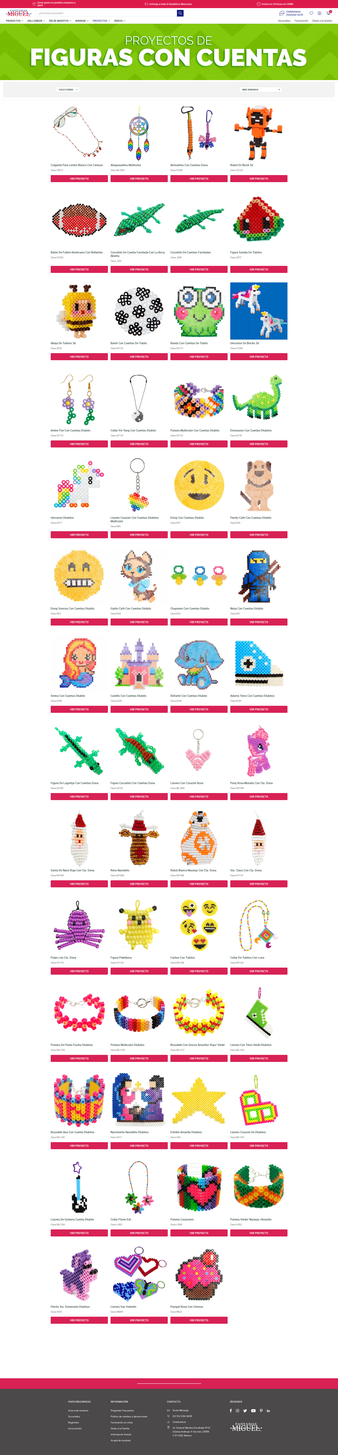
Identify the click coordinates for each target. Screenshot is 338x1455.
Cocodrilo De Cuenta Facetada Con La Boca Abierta (138, 254)
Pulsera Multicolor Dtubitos (127, 1045)
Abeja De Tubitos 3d (63, 343)
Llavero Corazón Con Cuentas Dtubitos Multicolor (135, 519)
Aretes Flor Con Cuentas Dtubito (70, 430)
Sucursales (284, 20)
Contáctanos (179, 1422)
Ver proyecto (79, 178)
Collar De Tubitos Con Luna (247, 958)
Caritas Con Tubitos (182, 958)
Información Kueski (121, 1434)
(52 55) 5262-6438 (182, 1416)
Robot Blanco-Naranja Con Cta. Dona (193, 870)
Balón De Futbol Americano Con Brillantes (77, 252)
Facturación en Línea (122, 1422)
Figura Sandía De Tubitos (246, 252)
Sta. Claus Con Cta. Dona (246, 870)
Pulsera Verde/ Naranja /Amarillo (250, 1219)
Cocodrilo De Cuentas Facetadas (190, 252)
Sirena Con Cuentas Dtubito (68, 696)
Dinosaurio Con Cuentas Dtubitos (251, 430)
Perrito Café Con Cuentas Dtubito (250, 518)
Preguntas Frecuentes (122, 1410)
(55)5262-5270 (294, 14)
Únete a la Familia (120, 1428)
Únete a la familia (322, 20)
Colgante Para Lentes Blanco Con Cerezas (77, 165)
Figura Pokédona (121, 958)
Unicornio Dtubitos (62, 518)
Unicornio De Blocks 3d (244, 343)
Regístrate (73, 1422)
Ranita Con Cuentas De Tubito (189, 343)
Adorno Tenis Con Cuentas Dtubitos (252, 696)
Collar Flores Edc (121, 1219)
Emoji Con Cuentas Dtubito (187, 518)
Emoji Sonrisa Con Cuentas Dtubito (72, 608)
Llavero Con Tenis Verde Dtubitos (250, 1045)
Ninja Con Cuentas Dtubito (246, 608)
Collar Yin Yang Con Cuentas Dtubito (133, 430)
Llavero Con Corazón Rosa (186, 783)
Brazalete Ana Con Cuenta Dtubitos (72, 1132)
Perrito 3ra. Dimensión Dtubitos (70, 1307)
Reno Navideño (120, 870)
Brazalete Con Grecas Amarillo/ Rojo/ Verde (197, 1045)
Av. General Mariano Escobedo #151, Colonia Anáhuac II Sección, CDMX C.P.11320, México (192, 1431)
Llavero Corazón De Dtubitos (248, 1132)
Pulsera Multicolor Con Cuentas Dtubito (194, 430)
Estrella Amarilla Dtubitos (186, 1132)
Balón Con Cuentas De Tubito (129, 343)
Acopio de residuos (121, 1440)
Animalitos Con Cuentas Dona (189, 165)
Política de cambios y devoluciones (129, 1416)
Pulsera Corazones (182, 1219)
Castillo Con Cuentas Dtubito (128, 696)
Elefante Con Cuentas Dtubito (188, 696)
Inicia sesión (75, 1428)
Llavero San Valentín (123, 1307)
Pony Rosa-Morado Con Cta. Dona (251, 783)
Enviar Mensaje (181, 1410)
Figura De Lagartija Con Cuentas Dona (74, 783)
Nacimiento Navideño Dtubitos (130, 1132)
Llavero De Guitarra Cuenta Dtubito (72, 1219)
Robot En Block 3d (241, 165)
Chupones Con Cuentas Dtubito (189, 608)
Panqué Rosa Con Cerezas (186, 1307)
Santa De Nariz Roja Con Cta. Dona (72, 870)
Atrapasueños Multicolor (126, 165)
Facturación (301, 20)
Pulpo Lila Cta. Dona (63, 958)
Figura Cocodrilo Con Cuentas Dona (133, 783)
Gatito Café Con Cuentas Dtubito (131, 608)
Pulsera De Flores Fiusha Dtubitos (72, 1045)
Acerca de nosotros (78, 1410)
